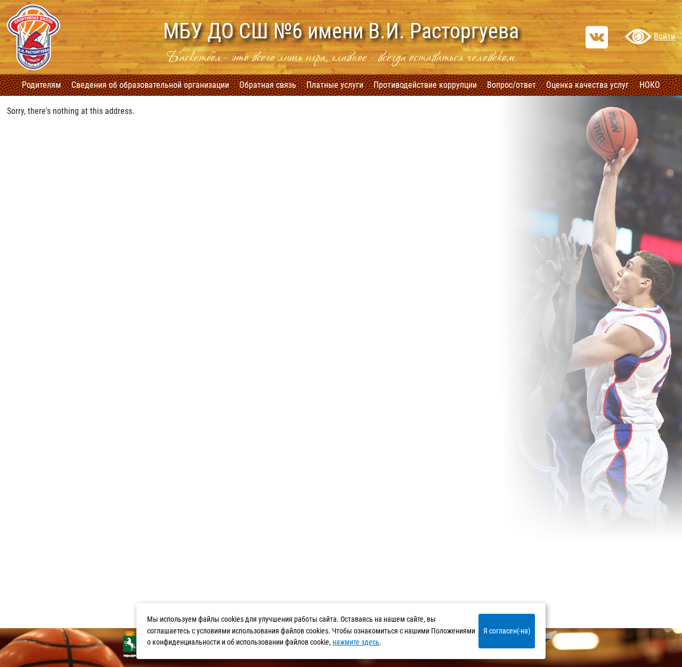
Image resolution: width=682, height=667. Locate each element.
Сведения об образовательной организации (150, 85)
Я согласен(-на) (506, 631)
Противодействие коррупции (425, 85)
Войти (664, 36)
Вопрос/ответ (511, 85)
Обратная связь (267, 85)
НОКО (649, 85)
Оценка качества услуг (587, 85)
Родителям (41, 85)
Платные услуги (334, 85)
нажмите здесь (355, 642)
